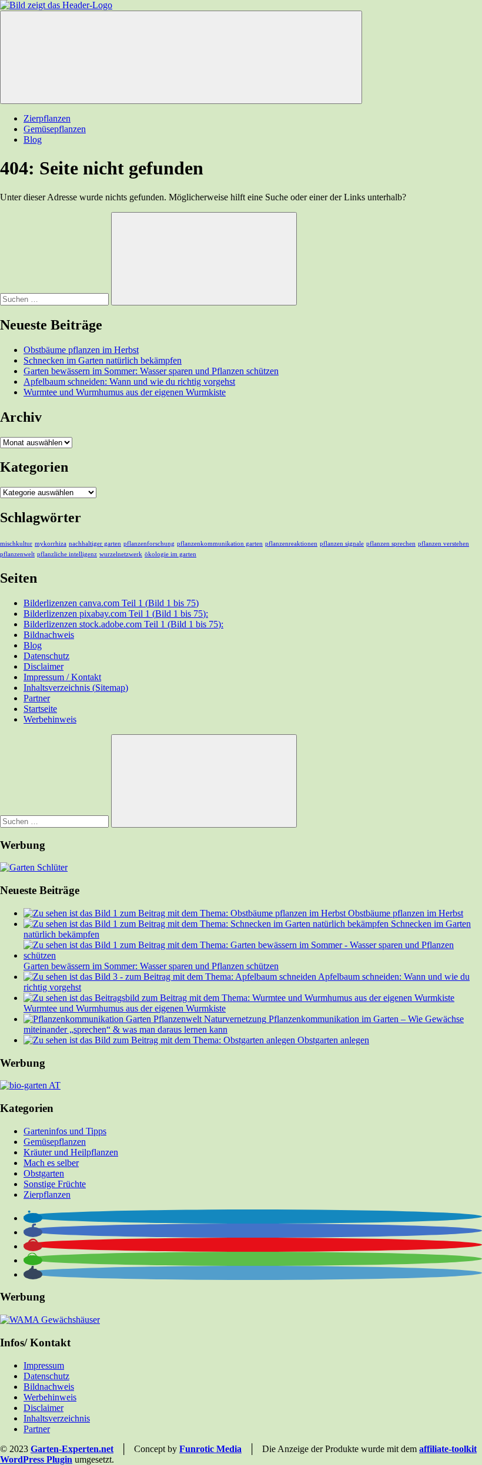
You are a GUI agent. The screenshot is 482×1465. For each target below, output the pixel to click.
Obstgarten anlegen (333, 1040)
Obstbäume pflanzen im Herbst (81, 350)
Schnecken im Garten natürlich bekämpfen (103, 360)
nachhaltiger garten (95, 543)
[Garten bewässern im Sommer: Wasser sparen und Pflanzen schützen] (253, 955)
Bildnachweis (49, 635)
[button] (33, 1218)
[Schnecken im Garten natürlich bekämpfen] (207, 924)
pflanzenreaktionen (291, 543)
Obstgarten (44, 1173)
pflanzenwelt (17, 554)
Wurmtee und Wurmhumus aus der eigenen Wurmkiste (125, 392)
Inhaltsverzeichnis (57, 1418)
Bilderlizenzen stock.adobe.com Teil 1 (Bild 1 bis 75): (123, 624)
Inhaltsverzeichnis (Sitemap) (76, 688)
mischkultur (16, 543)
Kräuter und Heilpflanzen (71, 1152)
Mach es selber (51, 1163)
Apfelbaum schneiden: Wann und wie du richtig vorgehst (129, 382)
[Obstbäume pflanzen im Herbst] (186, 913)
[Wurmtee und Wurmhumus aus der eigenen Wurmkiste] (239, 998)
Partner (37, 698)
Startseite (40, 709)
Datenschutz (46, 656)
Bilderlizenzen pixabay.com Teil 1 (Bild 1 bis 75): (116, 614)
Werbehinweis (50, 719)
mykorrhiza (50, 543)
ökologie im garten (170, 554)
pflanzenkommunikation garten (220, 543)
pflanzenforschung (149, 543)
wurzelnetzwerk (120, 554)
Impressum (44, 1365)
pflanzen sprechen (391, 543)
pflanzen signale (342, 543)
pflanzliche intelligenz (67, 554)
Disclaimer (43, 666)
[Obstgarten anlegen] (160, 1040)
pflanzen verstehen (443, 543)
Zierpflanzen (47, 118)
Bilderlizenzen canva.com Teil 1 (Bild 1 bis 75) (111, 603)
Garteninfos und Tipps (65, 1131)
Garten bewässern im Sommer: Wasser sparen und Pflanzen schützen (151, 371)
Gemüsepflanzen (55, 129)
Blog (33, 140)
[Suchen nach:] (55, 299)
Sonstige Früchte (55, 1184)
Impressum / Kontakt (62, 677)
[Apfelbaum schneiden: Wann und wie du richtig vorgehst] (171, 977)
